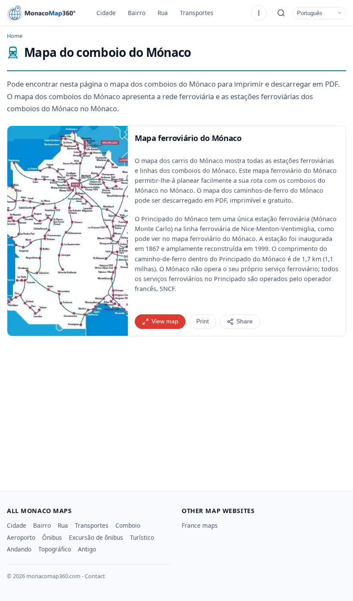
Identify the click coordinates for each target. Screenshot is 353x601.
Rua (163, 13)
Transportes (197, 13)
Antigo (87, 549)
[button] (67, 231)
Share (244, 321)
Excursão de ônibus (96, 537)
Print (202, 321)
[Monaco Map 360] (45, 13)
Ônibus (52, 537)
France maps (200, 525)
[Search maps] (281, 13)
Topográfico (54, 549)
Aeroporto (21, 537)
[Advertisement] (176, 410)
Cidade (106, 13)
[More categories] (258, 13)
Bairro (137, 13)
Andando (19, 549)
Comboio (127, 525)
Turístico (142, 537)
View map (165, 321)
